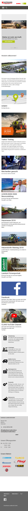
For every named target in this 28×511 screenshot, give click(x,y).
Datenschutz (15, 493)
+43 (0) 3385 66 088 (7, 427)
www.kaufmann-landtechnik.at (8, 431)
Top (21, 493)
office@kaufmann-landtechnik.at (9, 430)
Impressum (6, 493)
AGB (5, 495)
